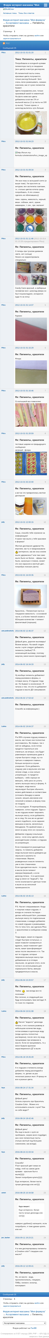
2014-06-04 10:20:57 (24, 980)
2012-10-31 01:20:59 (24, 433)
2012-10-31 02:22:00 (24, 482)
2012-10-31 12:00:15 (24, 522)
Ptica (3, 52)
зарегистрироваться (12, 38)
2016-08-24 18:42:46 (24, 1118)
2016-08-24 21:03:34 (24, 1152)
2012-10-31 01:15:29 (24, 348)
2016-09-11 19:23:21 (24, 1238)
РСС (8, 43)
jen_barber (5, 1237)
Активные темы (10, 13)
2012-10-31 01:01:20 (24, 52)
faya (3, 1087)
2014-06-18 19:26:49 (24, 1057)
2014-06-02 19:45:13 (24, 896)
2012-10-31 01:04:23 (24, 141)
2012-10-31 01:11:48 (24, 238)
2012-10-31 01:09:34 (24, 170)
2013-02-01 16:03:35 (24, 575)
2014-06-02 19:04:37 (24, 726)
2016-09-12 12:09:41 (24, 1266)
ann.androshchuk (8, 631)
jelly (3, 522)
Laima (3, 726)
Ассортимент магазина (17, 23)
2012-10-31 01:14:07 (24, 305)
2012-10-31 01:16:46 (24, 391)
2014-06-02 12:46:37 (24, 631)
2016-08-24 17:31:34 (24, 1088)
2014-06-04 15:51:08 (24, 1011)
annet (3, 1193)
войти (37, 35)
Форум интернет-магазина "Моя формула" (21, 6)
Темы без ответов (26, 13)
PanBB (33, 1328)
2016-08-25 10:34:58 (24, 1193)
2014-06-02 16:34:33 (24, 664)
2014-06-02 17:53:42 (24, 698)
